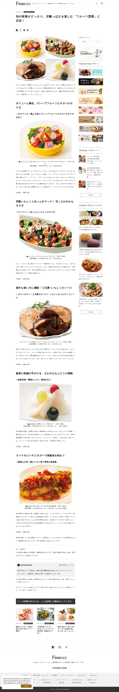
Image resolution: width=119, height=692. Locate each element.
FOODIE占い (93, 682)
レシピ (97, 41)
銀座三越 (61, 682)
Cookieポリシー (82, 675)
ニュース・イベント (61, 679)
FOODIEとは (26, 675)
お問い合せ (93, 675)
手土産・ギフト (46, 679)
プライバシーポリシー (67, 675)
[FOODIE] (28, 30)
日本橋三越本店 (76, 682)
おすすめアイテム (77, 679)
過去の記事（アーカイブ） (41, 675)
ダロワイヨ (24, 161)
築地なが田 (31, 506)
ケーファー (32, 256)
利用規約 (55, 675)
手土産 (84, 41)
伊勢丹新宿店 (47, 682)
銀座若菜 (33, 424)
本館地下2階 (50, 570)
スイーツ (33, 679)
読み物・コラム (92, 679)
